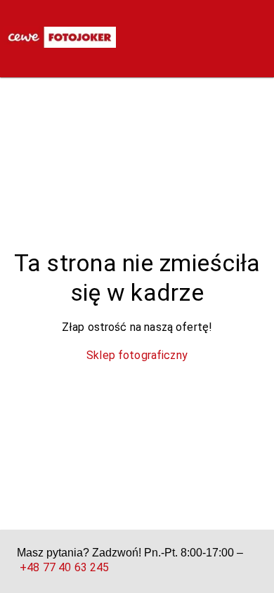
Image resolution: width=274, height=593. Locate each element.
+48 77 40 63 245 (64, 567)
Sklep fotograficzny (137, 355)
